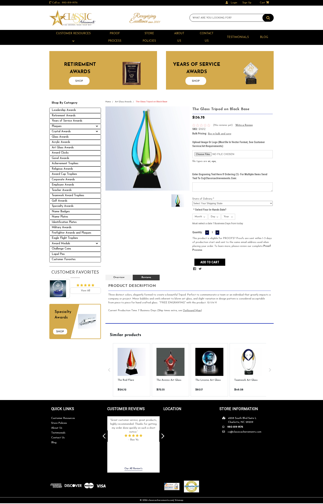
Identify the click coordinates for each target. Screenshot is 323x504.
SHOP (79, 81)
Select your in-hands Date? (209, 209)
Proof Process (114, 37)
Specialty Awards (62, 206)
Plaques (56, 126)
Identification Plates (64, 222)
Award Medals (61, 243)
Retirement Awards (64, 115)
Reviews (146, 277)
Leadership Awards (64, 110)
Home (108, 102)
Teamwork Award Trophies (68, 195)
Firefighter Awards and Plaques (71, 233)
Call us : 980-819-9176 (65, 2)
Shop (60, 331)
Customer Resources (73, 33)
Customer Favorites (64, 259)
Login (234, 2)
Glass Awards (60, 137)
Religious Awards (62, 169)
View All (85, 290)
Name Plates (60, 216)
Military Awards (61, 227)
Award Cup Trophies (64, 174)
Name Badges (61, 211)
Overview (118, 277)
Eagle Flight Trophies (65, 238)
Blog (264, 37)
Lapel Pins (58, 254)
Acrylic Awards (61, 142)
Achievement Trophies (65, 163)
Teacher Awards (62, 190)
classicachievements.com (160, 500)
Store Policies (149, 37)
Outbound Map (192, 310)
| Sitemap (178, 500)
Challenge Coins (61, 248)
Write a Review (244, 125)
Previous (104, 436)
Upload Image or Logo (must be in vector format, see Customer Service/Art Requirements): (228, 144)
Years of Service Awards (67, 121)
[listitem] (131, 369)
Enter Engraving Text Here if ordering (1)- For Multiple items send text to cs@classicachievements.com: (229, 176)
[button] (109, 369)
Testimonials (238, 37)
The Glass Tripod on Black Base (151, 101)
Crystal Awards (61, 131)
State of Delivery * (203, 198)
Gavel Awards (60, 158)
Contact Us (206, 37)
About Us (179, 37)
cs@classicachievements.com (244, 432)
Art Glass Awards (63, 147)
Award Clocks (60, 152)
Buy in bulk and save (219, 133)
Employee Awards (63, 184)
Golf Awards (59, 201)
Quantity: (197, 232)
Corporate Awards (63, 179)
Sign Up (246, 2)
